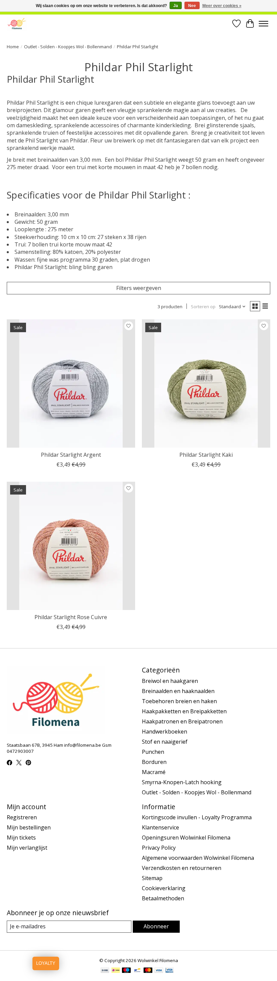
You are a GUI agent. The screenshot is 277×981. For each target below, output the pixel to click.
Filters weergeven (138, 288)
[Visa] (158, 970)
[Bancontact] (137, 970)
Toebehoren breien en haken (179, 701)
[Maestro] (126, 970)
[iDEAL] (115, 970)
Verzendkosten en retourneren (181, 868)
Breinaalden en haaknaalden (178, 691)
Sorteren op (203, 306)
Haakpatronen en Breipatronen (182, 721)
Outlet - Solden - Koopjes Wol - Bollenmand (68, 47)
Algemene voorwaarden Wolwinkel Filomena (198, 857)
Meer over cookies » (222, 5)
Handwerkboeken (164, 731)
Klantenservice (160, 827)
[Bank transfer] (105, 970)
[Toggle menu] (263, 23)
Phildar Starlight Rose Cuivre (70, 617)
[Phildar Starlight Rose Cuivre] (71, 546)
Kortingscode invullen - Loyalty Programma (197, 817)
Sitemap (152, 878)
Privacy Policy (159, 847)
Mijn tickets (21, 837)
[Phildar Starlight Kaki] (206, 383)
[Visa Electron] (169, 970)
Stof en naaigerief (164, 741)
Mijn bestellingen (29, 827)
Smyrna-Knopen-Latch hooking (182, 782)
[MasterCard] (148, 970)
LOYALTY (45, 963)
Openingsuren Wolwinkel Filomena (186, 837)
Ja (175, 5)
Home (13, 47)
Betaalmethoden (163, 898)
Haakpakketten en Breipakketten (184, 711)
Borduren (154, 762)
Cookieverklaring (163, 888)
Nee (192, 5)
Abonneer (156, 926)
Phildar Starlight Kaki (206, 454)
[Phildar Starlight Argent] (71, 383)
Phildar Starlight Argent (71, 454)
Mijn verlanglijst (27, 847)
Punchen (153, 751)
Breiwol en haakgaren (170, 681)
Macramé (154, 772)
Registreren (22, 817)
